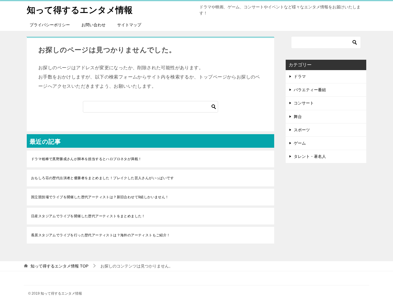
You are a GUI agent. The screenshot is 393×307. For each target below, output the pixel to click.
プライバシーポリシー (50, 25)
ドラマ (300, 76)
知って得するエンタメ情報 (80, 10)
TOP (59, 266)
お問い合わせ (93, 25)
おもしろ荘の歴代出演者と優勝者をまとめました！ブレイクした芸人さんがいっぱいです (102, 178)
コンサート (304, 103)
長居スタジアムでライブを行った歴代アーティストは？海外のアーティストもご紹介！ (100, 235)
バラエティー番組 (310, 89)
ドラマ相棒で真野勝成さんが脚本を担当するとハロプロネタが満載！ (86, 159)
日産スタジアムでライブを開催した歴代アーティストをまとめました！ (88, 216)
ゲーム (300, 143)
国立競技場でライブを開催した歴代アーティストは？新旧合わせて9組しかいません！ (100, 197)
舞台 (298, 116)
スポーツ (302, 130)
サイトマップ (129, 25)
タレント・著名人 (310, 156)
